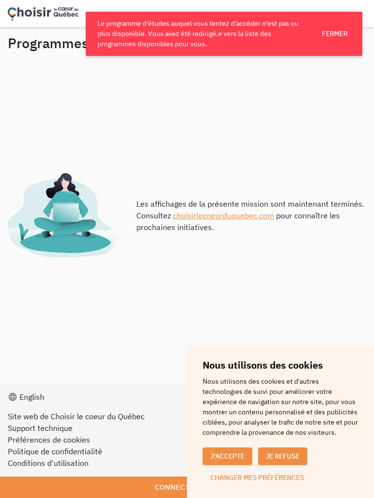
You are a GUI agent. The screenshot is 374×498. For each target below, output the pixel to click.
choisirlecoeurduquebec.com (223, 215)
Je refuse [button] (282, 456)
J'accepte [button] (227, 456)
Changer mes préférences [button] (257, 477)
